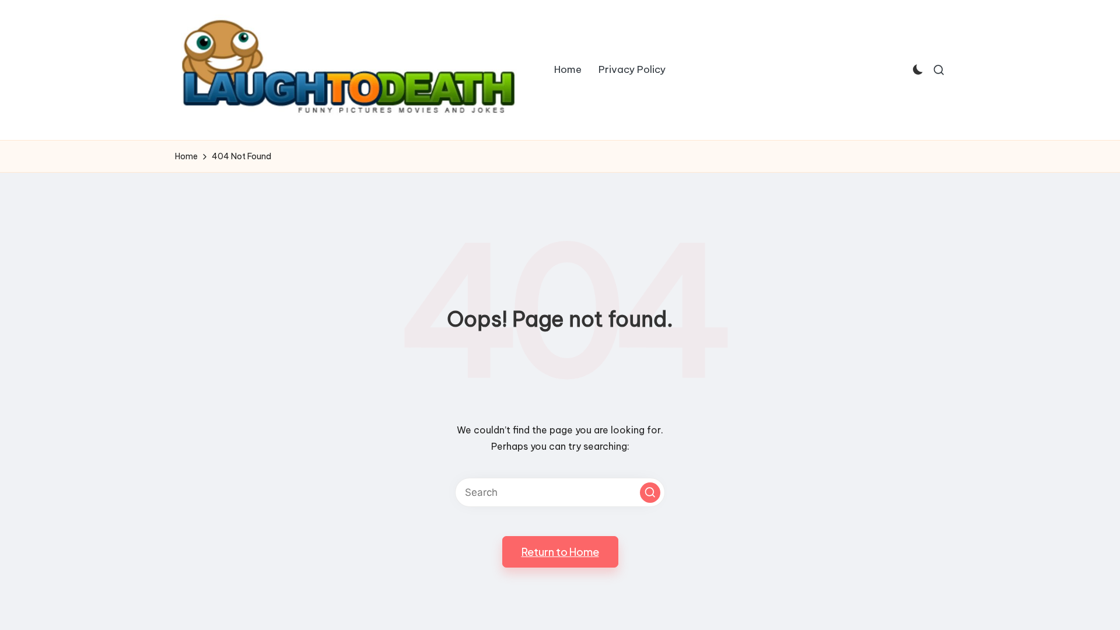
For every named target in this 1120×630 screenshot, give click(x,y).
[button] (650, 492)
